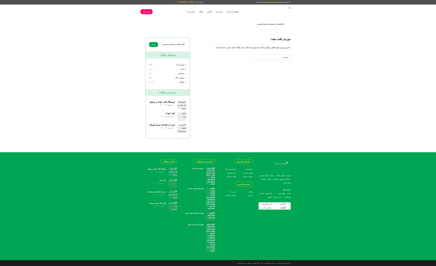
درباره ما (250, 195)
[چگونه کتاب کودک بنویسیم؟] (172, 206)
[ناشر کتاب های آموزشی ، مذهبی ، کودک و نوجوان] (274, 12)
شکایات (250, 192)
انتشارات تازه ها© (276, 263)
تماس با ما (233, 192)
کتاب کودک (170, 113)
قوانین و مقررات (248, 173)
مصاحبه (181, 73)
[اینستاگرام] (154, 2)
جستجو (153, 44)
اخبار (182, 69)
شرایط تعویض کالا (230, 169)
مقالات (181, 82)
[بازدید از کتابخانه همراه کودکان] (181, 128)
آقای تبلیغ (240, 263)
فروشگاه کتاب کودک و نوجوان (162, 102)
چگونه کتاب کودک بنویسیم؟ (157, 203)
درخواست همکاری (230, 195)
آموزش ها (180, 65)
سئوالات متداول (248, 176)
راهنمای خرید (249, 169)
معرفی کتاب (179, 78)
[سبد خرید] (147, 2)
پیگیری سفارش (231, 176)
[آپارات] (166, 2)
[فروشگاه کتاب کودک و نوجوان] (181, 105)
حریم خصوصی (231, 173)
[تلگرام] (158, 2)
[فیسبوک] (170, 2)
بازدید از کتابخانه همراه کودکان (162, 125)
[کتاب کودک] (181, 116)
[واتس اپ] (162, 2)
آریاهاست (248, 263)
